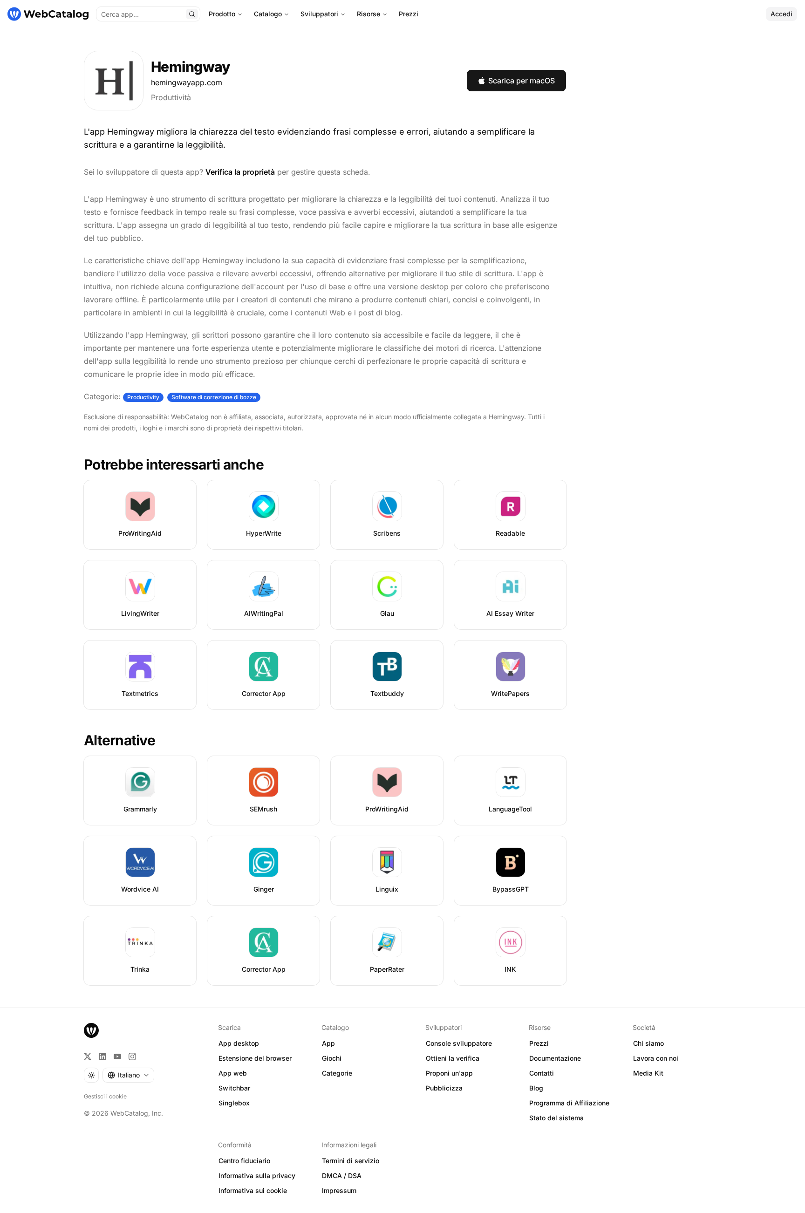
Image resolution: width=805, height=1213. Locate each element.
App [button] (328, 1043)
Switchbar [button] (234, 1088)
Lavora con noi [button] (655, 1058)
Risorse (368, 14)
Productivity (143, 397)
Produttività (171, 97)
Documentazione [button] (555, 1058)
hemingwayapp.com (186, 82)
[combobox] (128, 1075)
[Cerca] (191, 14)
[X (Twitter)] (87, 1056)
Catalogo (268, 14)
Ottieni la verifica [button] (452, 1058)
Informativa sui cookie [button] (252, 1190)
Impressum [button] (339, 1190)
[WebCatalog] (91, 1030)
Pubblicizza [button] (444, 1088)
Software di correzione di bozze (213, 397)
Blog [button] (536, 1088)
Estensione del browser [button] (255, 1058)
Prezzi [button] (539, 1043)
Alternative (119, 740)
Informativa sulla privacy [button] (256, 1175)
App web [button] (232, 1073)
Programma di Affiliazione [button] (569, 1103)
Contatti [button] (541, 1073)
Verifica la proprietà (240, 172)
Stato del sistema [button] (556, 1118)
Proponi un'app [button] (449, 1073)
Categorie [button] (337, 1073)
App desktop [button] (238, 1043)
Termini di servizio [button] (350, 1161)
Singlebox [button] (234, 1103)
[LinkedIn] (102, 1056)
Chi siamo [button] (648, 1043)
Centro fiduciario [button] (244, 1161)
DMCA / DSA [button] (342, 1175)
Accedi (781, 14)
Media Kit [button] (648, 1073)
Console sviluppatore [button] (459, 1043)
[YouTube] (117, 1056)
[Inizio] (48, 14)
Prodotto (222, 14)
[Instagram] (132, 1056)
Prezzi (408, 14)
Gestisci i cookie (105, 1096)
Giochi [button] (331, 1058)
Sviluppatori (319, 14)
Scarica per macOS (521, 80)
